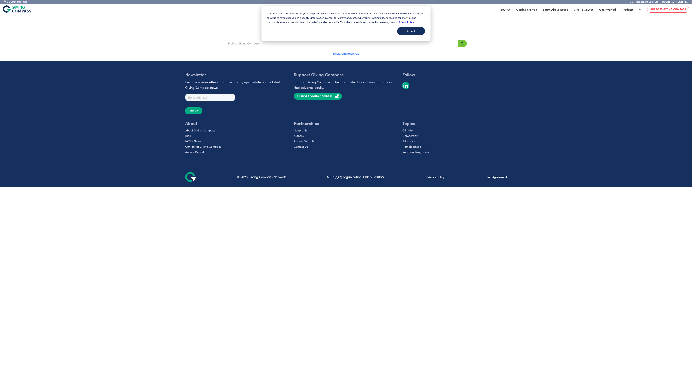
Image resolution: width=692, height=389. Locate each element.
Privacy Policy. (406, 22)
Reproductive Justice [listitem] (415, 152)
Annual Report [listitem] (194, 152)
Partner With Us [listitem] (304, 141)
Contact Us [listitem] (301, 146)
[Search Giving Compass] (640, 9)
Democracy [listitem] (410, 136)
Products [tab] (627, 9)
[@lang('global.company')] (17, 9)
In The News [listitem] (193, 141)
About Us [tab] (505, 9)
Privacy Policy (435, 177)
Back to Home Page (346, 53)
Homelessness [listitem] (411, 146)
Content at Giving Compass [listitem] (203, 146)
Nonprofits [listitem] (300, 130)
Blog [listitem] (188, 136)
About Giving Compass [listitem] (200, 130)
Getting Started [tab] (526, 9)
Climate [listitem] (407, 130)
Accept (411, 31)
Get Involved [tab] (607, 9)
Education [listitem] (409, 141)
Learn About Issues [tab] (555, 9)
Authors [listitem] (299, 136)
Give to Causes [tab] (583, 9)
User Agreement (496, 177)
